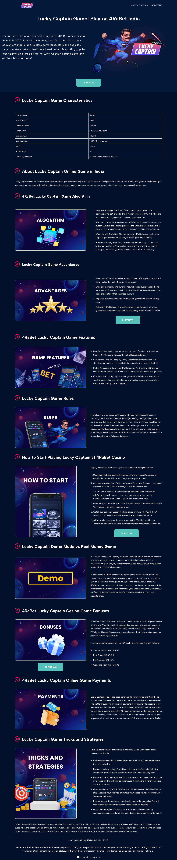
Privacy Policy (143, 851)
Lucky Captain (139, 5)
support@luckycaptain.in (90, 857)
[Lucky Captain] (27, 5)
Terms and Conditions (121, 851)
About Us (156, 5)
